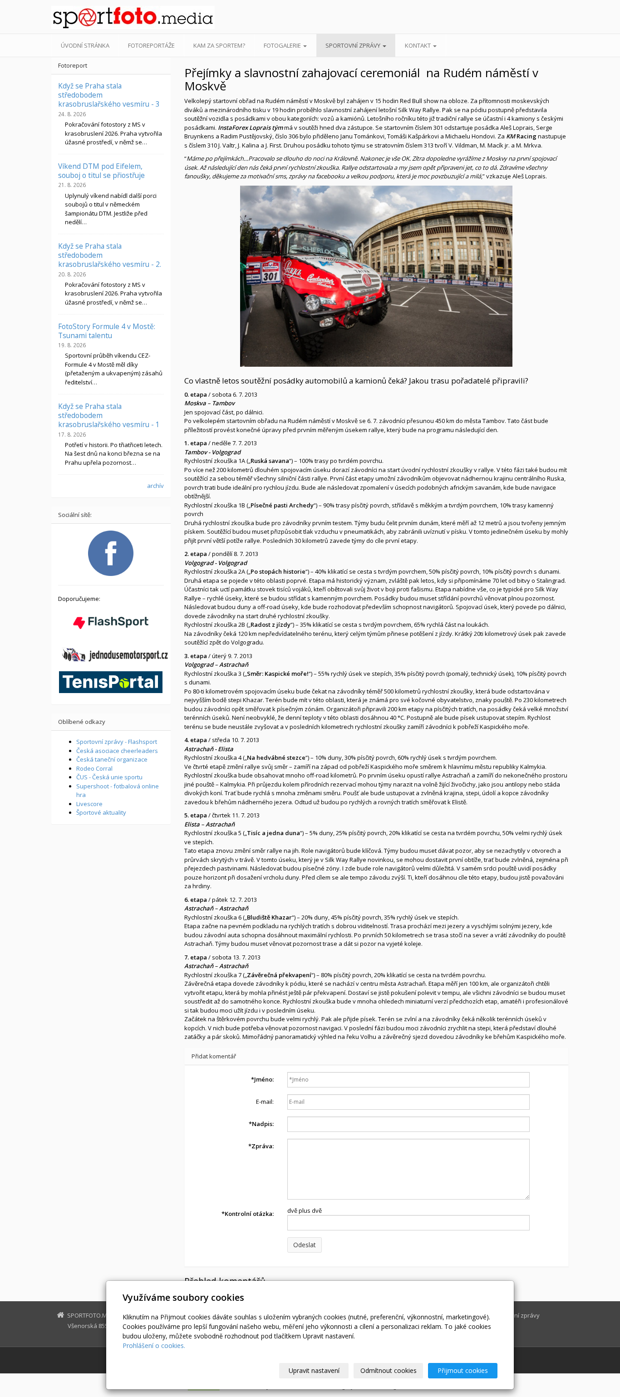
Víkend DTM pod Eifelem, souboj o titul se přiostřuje (101, 170)
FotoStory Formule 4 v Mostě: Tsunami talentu (106, 330)
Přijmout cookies (463, 1370)
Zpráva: (261, 1146)
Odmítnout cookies (388, 1370)
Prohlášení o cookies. (154, 1345)
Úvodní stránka (85, 45)
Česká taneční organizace (112, 759)
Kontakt (418, 45)
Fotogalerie (283, 45)
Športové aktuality (101, 812)
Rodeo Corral (94, 768)
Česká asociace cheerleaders (117, 751)
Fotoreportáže (151, 45)
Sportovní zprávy (353, 45)
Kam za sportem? (219, 45)
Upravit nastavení (314, 1370)
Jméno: (262, 1079)
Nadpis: (261, 1124)
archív (155, 486)
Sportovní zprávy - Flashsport (116, 742)
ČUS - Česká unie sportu (109, 777)
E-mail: (265, 1101)
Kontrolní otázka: (247, 1214)
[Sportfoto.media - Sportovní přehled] (133, 17)
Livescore (89, 804)
